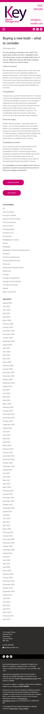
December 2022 (8, 456)
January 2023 (8, 452)
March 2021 (7, 529)
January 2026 (8, 327)
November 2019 (8, 584)
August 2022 (7, 470)
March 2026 (7, 320)
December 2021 (8, 498)
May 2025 (6, 355)
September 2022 (9, 466)
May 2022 (6, 480)
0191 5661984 (9, 645)
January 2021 (8, 536)
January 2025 (8, 369)
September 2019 (9, 591)
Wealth (5, 288)
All (4, 208)
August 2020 (7, 553)
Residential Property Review (13, 267)
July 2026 (6, 306)
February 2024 (8, 407)
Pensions (6, 254)
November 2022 (8, 459)
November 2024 (8, 376)
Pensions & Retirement (11, 257)
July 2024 (6, 390)
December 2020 (8, 539)
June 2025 (6, 352)
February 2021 (8, 532)
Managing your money (11, 240)
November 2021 (8, 501)
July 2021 (6, 515)
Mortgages (6, 247)
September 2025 (9, 341)
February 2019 (8, 616)
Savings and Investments (12, 281)
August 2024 (7, 386)
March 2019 (7, 612)
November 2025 (8, 334)
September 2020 (9, 550)
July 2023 (6, 431)
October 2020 (8, 546)
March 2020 (7, 571)
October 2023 (8, 421)
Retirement (7, 271)
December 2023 (8, 414)
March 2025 (7, 362)
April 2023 (6, 442)
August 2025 (7, 345)
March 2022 (7, 487)
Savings (6, 274)
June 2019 (6, 602)
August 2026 (7, 303)
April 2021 (6, 525)
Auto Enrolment (8, 212)
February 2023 (8, 449)
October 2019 (8, 588)
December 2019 (8, 581)
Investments (7, 236)
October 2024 (8, 379)
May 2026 (6, 313)
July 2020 (6, 557)
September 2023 (9, 425)
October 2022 (8, 463)
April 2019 (6, 609)
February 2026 (8, 324)
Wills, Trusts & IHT (9, 292)
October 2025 (8, 338)
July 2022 (6, 473)
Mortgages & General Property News (16, 250)
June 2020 (6, 560)
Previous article (13, 182)
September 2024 (9, 383)
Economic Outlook (9, 215)
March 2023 (7, 445)
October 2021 (8, 504)
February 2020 (8, 574)
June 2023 (6, 435)
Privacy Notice (23, 708)
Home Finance (8, 226)
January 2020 (8, 577)
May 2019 (6, 605)
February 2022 (8, 491)
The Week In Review (10, 285)
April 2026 (6, 317)
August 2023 (7, 428)
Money (5, 243)
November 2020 (8, 543)
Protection (6, 264)
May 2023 (6, 438)
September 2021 (9, 508)
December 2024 (8, 372)
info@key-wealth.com (11, 647)
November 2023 (8, 418)
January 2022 (8, 494)
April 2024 (6, 400)
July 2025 (6, 348)
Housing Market (8, 229)
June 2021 (6, 518)
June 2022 (6, 477)
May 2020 (6, 564)
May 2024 (6, 397)
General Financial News (11, 219)
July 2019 (6, 598)
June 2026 (6, 310)
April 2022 (6, 484)
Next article (12, 193)
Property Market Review (11, 260)
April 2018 (6, 619)
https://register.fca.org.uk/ (29, 678)
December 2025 (8, 331)
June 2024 (6, 393)
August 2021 (7, 511)
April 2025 (6, 359)
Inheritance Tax (8, 233)
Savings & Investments (11, 278)
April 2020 (6, 567)
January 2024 (8, 411)
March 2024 (7, 404)
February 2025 (8, 365)
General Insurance (9, 222)
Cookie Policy (13, 708)
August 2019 (7, 595)
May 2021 (6, 522)
